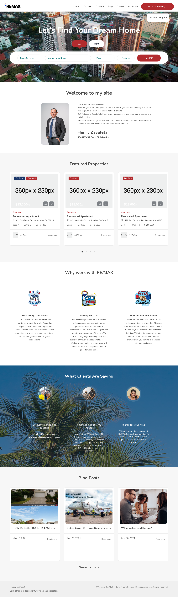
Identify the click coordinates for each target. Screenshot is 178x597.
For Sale (128, 178)
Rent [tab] (96, 43)
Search (149, 57)
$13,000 (22, 204)
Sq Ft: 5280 (41, 225)
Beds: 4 (16, 225)
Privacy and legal (17, 587)
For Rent (19, 178)
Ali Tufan (24, 235)
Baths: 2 (27, 225)
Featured (32, 178)
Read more (52, 539)
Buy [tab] (79, 43)
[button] (29, 58)
